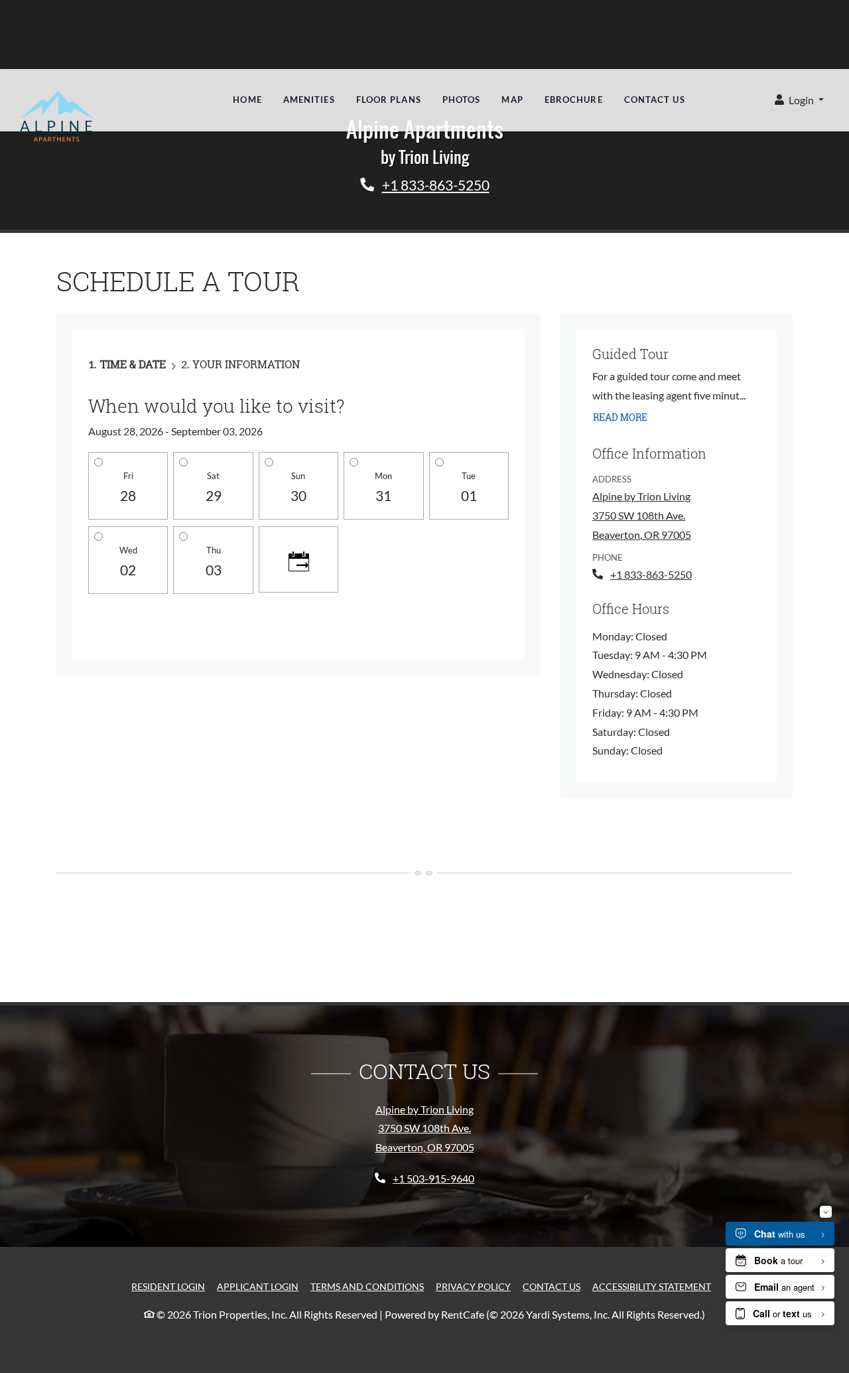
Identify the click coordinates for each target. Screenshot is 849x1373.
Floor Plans (388, 99)
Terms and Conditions (367, 1286)
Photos (461, 99)
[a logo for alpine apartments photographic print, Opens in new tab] (58, 117)
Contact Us (654, 99)
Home (247, 99)
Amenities (309, 99)
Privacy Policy (473, 1286)
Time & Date (133, 364)
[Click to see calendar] (298, 559)
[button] (799, 100)
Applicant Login (257, 1286)
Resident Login (168, 1286)
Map (512, 99)
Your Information (246, 364)
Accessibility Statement (651, 1286)
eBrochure (574, 99)
